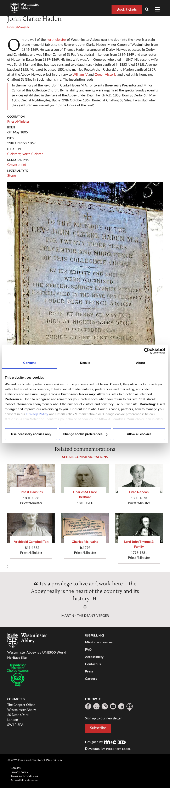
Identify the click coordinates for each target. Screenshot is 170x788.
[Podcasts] (129, 707)
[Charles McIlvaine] (85, 528)
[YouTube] (113, 706)
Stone (11, 175)
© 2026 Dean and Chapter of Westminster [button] (34, 760)
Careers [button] (91, 678)
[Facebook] (88, 706)
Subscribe (98, 728)
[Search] (148, 9)
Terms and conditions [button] (24, 776)
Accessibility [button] (94, 657)
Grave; (12, 164)
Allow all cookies (139, 434)
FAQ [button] (88, 649)
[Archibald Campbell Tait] (31, 528)
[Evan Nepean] (139, 479)
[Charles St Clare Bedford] (85, 479)
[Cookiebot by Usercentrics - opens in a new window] (147, 351)
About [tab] (140, 362)
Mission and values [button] (99, 642)
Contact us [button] (93, 664)
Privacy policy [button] (19, 772)
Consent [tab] (29, 362)
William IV (80, 74)
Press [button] (89, 671)
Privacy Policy (37, 414)
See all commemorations (85, 457)
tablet (22, 164)
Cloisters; (14, 154)
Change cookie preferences (82, 434)
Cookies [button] (16, 768)
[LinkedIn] (121, 706)
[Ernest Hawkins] (31, 479)
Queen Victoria (106, 74)
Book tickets (127, 9)
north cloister (56, 39)
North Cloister (32, 154)
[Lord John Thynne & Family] (139, 528)
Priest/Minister (18, 27)
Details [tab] (85, 362)
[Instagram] (105, 706)
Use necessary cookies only (31, 434)
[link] (115, 742)
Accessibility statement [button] (25, 780)
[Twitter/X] (96, 706)
